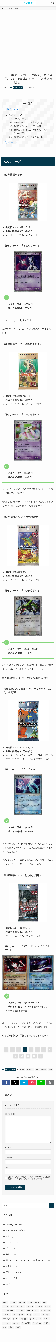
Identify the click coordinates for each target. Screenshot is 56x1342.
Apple (5, 1302)
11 (28, 1056)
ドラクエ (6, 1315)
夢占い (11, 1254)
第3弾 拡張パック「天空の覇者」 (28, 126)
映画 (4, 1327)
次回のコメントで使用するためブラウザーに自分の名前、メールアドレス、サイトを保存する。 (29, 1178)
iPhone (13, 1302)
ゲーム (47, 1306)
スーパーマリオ (32, 1310)
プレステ (45, 1315)
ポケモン (30, 1070)
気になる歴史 (17, 87)
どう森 (5, 1306)
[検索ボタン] (53, 3)
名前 (8, 1147)
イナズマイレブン (17, 1306)
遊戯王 (18, 1327)
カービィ (39, 1306)
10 (22, 1056)
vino (44, 1302)
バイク (37, 1315)
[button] (6, 1082)
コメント (10, 1114)
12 (34, 1056)
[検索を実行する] (51, 1205)
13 (40, 1056)
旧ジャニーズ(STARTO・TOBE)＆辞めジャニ (28, 1260)
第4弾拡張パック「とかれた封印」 (29, 137)
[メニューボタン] (3, 3)
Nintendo (22, 1302)
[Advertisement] (28, 40)
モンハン (16, 1323)
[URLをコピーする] (50, 1082)
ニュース (12, 1242)
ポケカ (22, 1070)
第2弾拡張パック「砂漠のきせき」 (29, 122)
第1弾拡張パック (21, 119)
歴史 (50, 1070)
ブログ (10, 1248)
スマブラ (20, 1310)
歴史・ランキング (15, 1272)
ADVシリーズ (15, 114)
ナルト (29, 1315)
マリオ (46, 1319)
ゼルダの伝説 (45, 1310)
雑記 (9, 1284)
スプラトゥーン (8, 1310)
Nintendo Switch (34, 1302)
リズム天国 (26, 1323)
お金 (9, 1236)
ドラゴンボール (18, 1315)
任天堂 (46, 1323)
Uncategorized (14, 1224)
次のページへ (11, 142)
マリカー (6, 1323)
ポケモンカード (40, 1070)
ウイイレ (30, 1306)
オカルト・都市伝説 (16, 1230)
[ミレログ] (28, 3)
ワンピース (37, 1323)
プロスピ (6, 1319)
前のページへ (11, 109)
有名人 (11, 1266)
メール (9, 1157)
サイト (8, 1167)
